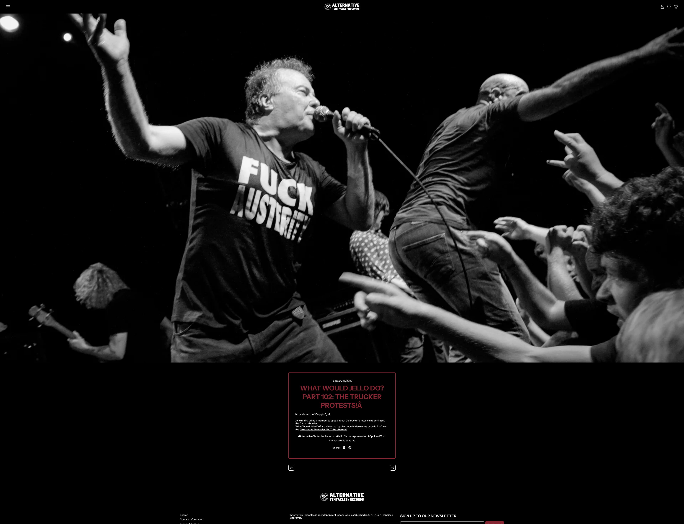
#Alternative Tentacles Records (316, 436)
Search (184, 515)
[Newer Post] (393, 468)
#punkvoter (359, 436)
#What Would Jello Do (342, 440)
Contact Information (191, 519)
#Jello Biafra (343, 436)
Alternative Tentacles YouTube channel (323, 429)
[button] (669, 6)
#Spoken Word (376, 436)
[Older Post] (291, 468)
